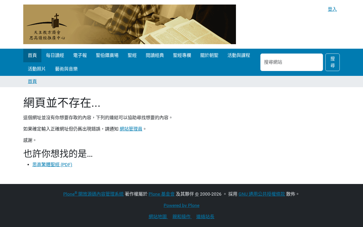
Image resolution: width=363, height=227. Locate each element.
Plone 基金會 (162, 194)
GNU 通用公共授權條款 (262, 194)
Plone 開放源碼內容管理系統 (93, 194)
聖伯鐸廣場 (107, 55)
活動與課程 (238, 55)
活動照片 (37, 69)
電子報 (80, 55)
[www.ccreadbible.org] (129, 24)
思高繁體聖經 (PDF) (52, 164)
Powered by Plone (181, 205)
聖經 (132, 55)
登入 (332, 9)
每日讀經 (55, 55)
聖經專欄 (182, 55)
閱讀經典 (155, 55)
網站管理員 (131, 129)
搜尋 (332, 62)
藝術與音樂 (66, 69)
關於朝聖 (209, 55)
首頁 (32, 55)
